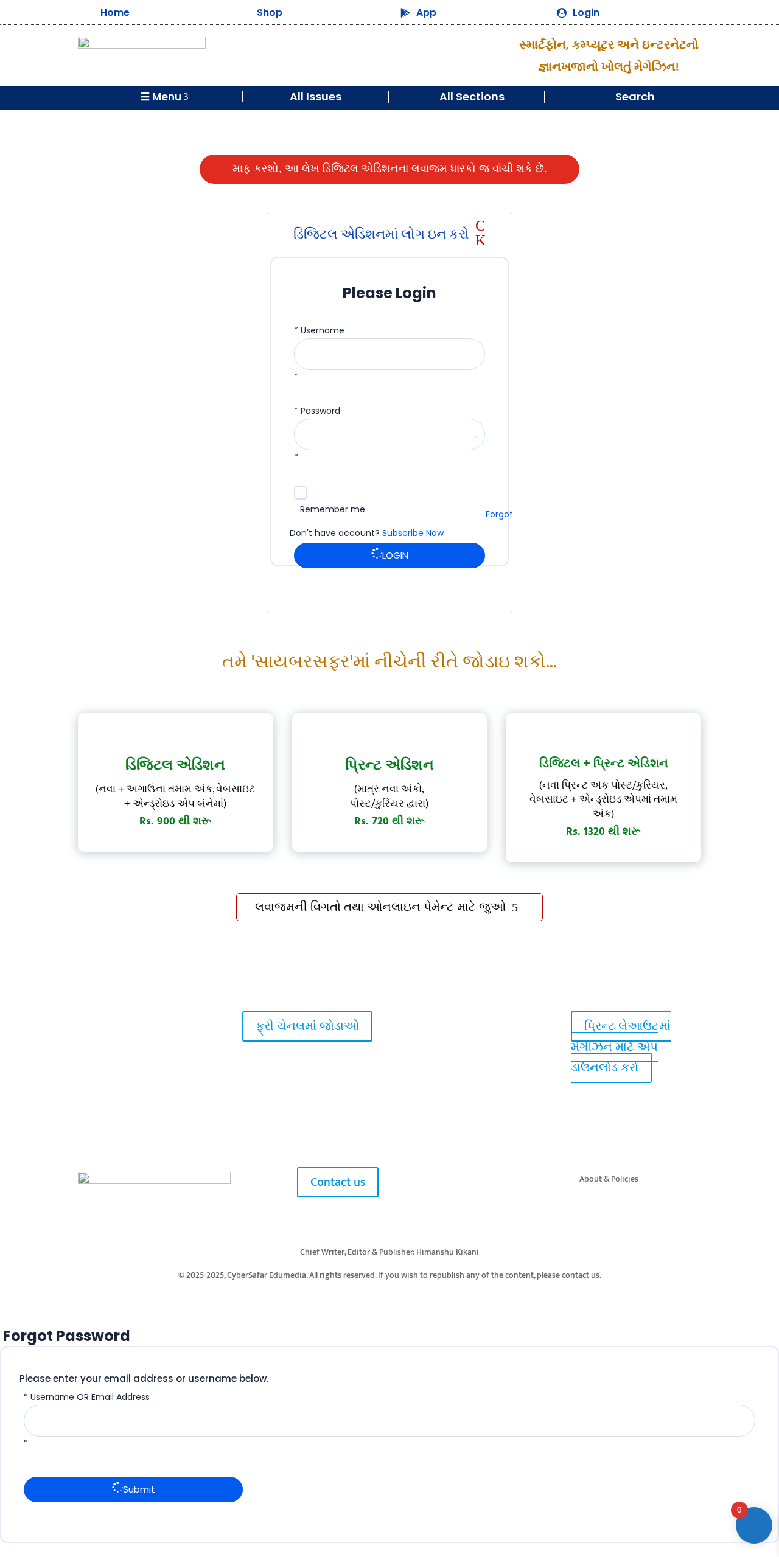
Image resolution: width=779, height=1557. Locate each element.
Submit (139, 1489)
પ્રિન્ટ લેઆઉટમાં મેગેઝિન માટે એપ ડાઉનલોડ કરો (621, 1047)
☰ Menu (165, 96)
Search (635, 96)
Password (320, 411)
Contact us (337, 1182)
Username (322, 330)
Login (586, 12)
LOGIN (395, 555)
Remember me (332, 509)
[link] (98, 1026)
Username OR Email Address (90, 1397)
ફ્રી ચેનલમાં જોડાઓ (307, 1026)
